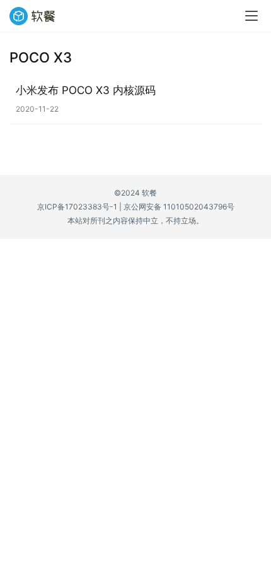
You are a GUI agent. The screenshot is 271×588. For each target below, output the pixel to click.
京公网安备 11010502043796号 (179, 206)
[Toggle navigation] (251, 15)
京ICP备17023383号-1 (77, 206)
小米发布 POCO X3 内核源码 (86, 90)
